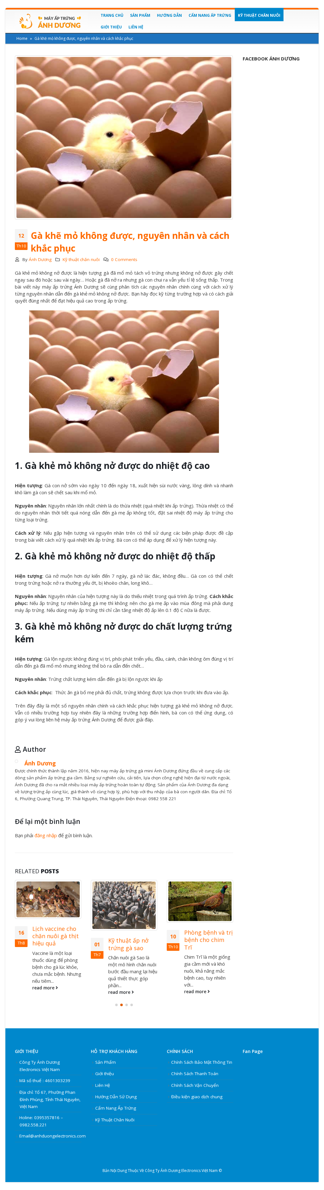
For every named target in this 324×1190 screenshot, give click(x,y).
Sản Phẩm (140, 15)
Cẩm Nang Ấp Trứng (210, 15)
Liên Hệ (135, 27)
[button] (116, 1005)
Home (22, 38)
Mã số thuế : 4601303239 (44, 1080)
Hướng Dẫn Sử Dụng (116, 1097)
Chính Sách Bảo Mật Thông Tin (201, 1062)
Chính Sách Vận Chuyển (195, 1085)
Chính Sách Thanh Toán (194, 1073)
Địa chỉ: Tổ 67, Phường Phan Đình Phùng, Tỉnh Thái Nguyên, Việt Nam (50, 1099)
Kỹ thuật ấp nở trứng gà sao (128, 944)
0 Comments (124, 259)
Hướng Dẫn (169, 15)
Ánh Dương (40, 259)
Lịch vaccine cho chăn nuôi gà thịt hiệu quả (55, 936)
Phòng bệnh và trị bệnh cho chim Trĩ (208, 940)
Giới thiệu (111, 27)
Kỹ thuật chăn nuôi (259, 15)
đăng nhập (45, 835)
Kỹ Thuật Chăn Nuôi (114, 1120)
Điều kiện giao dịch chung (196, 1097)
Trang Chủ (112, 15)
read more (44, 988)
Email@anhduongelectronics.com (52, 1136)
